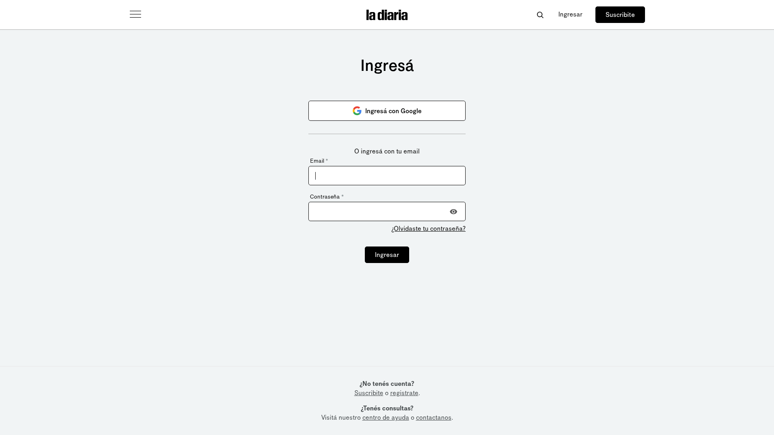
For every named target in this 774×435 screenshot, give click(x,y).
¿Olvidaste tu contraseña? (428, 228)
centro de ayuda (385, 417)
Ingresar (570, 14)
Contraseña (326, 196)
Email (319, 160)
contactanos (434, 417)
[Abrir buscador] (540, 15)
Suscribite (620, 15)
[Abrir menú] (135, 14)
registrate (404, 393)
